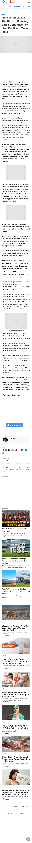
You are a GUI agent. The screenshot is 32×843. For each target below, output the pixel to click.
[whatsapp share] (22, 450)
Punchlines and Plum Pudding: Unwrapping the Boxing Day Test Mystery (14, 561)
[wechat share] (3, 453)
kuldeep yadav (17, 468)
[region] (16, 67)
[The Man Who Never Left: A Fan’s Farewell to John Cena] (16, 712)
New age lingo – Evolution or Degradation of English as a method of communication (15, 792)
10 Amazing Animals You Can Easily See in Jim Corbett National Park (15, 628)
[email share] (12, 450)
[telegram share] (26, 450)
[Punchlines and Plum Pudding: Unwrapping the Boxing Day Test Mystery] (16, 548)
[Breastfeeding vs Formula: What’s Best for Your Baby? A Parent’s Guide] (16, 679)
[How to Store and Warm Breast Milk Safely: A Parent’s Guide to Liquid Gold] (16, 646)
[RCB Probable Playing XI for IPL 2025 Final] (16, 518)
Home (3, 6)
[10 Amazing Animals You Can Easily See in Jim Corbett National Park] (16, 612)
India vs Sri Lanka (6, 468)
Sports (29, 6)
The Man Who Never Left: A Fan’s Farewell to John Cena (15, 727)
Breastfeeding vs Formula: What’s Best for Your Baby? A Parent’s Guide (15, 694)
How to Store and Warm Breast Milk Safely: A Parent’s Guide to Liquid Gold (15, 661)
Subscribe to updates (15, 425)
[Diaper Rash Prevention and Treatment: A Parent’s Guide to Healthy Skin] (16, 744)
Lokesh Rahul (26, 468)
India (24, 6)
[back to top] (28, 839)
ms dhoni (6, 469)
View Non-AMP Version (20, 813)
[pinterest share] (16, 450)
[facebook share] (3, 450)
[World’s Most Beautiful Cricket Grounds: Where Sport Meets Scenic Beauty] (16, 578)
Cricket (4, 14)
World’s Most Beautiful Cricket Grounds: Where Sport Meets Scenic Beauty (16, 591)
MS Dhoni (17, 229)
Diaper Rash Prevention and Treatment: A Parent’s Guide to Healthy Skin (16, 759)
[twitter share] (9, 450)
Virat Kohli (14, 194)
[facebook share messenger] (6, 450)
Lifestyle (9, 6)
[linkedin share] (19, 450)
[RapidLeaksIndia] (9, 2)
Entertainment (17, 6)
